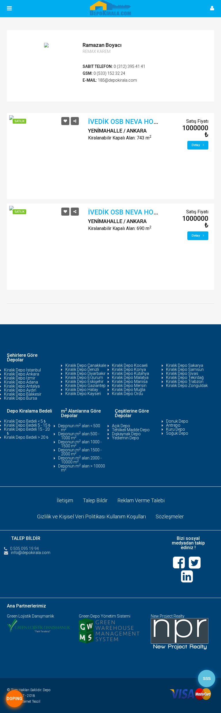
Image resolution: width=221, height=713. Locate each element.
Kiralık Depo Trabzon (184, 381)
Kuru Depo (175, 429)
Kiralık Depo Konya (129, 369)
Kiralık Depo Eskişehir (84, 381)
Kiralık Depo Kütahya (130, 373)
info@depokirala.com (30, 552)
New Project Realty (167, 616)
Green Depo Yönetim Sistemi (104, 616)
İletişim (65, 500)
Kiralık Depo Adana (21, 382)
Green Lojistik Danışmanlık (30, 616)
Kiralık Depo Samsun (185, 369)
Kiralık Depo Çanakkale (85, 365)
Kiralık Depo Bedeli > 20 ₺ (26, 437)
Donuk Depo (177, 421)
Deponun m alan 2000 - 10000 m (80, 460)
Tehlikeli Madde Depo (131, 430)
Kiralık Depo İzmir (19, 378)
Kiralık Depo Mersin (129, 385)
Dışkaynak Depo (126, 434)
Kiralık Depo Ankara (21, 374)
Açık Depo (121, 425)
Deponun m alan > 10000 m (81, 468)
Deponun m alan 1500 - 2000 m (80, 452)
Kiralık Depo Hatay (81, 389)
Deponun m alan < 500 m (79, 427)
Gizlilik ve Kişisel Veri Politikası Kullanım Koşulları (91, 516)
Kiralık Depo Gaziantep (85, 385)
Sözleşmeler (170, 516)
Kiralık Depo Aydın (20, 390)
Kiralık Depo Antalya (22, 386)
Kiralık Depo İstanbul (22, 370)
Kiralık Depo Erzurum (84, 377)
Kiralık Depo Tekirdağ (185, 377)
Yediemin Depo (125, 438)
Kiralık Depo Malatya (130, 377)
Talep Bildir (95, 500)
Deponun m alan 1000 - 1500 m (80, 444)
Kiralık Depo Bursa (20, 398)
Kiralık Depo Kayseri (83, 393)
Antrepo (173, 425)
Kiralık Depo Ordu (127, 393)
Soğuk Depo (177, 433)
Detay (196, 145)
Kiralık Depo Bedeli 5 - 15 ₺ (27, 425)
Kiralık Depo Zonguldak (187, 385)
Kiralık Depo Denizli (82, 369)
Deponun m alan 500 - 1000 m (78, 436)
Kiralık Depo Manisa (130, 381)
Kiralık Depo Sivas (182, 373)
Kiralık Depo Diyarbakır (85, 373)
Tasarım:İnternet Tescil (23, 701)
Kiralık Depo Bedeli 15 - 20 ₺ (27, 431)
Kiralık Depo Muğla (128, 389)
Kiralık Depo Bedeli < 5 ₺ (25, 421)
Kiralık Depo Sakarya (184, 365)
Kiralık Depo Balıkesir (22, 394)
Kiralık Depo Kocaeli (130, 365)
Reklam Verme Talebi (141, 500)
